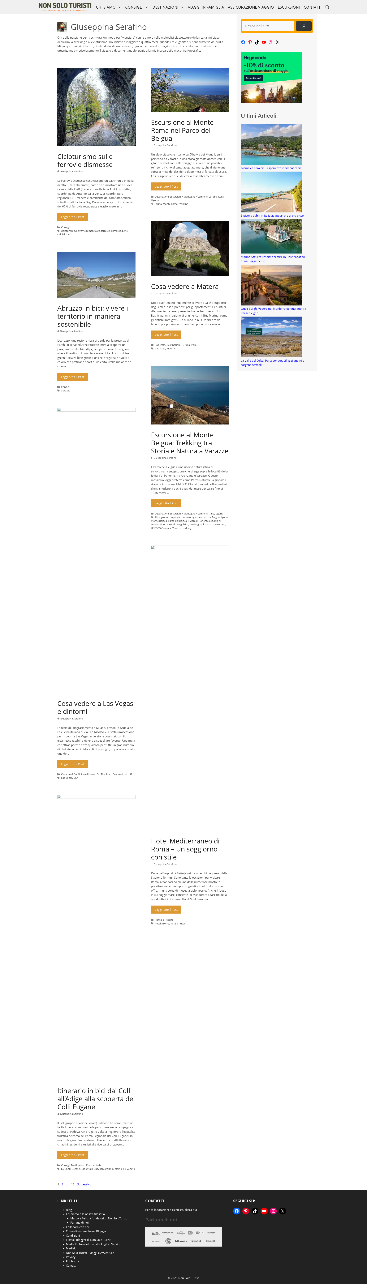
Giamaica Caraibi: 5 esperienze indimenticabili (271, 168)
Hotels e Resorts (164, 919)
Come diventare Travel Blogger (86, 1231)
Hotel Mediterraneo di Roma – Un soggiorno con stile (185, 848)
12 (73, 1184)
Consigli (134, 7)
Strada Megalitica (178, 524)
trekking (183, 204)
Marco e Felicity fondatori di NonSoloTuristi (98, 1218)
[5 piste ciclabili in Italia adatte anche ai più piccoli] (271, 192)
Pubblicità (72, 1261)
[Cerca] (304, 26)
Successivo (86, 1184)
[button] (327, 7)
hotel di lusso (178, 923)
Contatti (313, 7)
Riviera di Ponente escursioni (204, 521)
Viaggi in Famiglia (206, 7)
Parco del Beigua (177, 521)
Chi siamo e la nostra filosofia (85, 1214)
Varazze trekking (181, 528)
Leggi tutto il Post (72, 217)
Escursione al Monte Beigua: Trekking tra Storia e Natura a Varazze (189, 442)
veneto (131, 1169)
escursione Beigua (209, 517)
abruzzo (65, 390)
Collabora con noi (77, 1227)
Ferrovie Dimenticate (88, 230)
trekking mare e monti (212, 524)
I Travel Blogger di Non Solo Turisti (88, 1240)
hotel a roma (162, 923)
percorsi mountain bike (112, 1169)
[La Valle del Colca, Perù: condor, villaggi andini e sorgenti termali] (271, 337)
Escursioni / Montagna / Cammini (189, 196)
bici (63, 1169)
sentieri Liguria (159, 524)
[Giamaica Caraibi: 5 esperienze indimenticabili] (271, 145)
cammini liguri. (190, 517)
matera (170, 348)
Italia (221, 196)
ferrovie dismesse (111, 230)
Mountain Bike (90, 1169)
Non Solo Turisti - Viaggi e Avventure (90, 1253)
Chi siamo (106, 7)
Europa (213, 196)
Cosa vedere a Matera (185, 286)
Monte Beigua (159, 521)
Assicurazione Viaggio (251, 7)
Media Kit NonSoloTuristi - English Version (93, 1244)
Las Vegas (66, 777)
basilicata (160, 348)
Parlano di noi (79, 1222)
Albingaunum (162, 517)
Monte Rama (170, 204)
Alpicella (175, 517)
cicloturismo (68, 230)
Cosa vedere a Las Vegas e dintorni (95, 707)
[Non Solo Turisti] (65, 7)
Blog (69, 1210)
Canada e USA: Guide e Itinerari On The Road (86, 774)
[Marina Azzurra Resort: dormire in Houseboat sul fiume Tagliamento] (271, 237)
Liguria (155, 200)
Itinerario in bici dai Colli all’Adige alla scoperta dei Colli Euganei (96, 1098)
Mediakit (71, 1248)
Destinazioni (165, 7)
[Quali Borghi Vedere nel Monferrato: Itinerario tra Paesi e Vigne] (271, 285)
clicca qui (191, 1210)
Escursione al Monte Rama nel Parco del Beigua (182, 130)
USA (130, 774)
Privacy (71, 1257)
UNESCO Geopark (161, 528)
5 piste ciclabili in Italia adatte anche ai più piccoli (273, 215)
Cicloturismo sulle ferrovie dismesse (85, 160)
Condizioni (73, 1235)
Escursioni (289, 7)
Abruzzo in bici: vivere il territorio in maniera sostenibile (93, 316)
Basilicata (160, 345)
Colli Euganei (73, 1169)
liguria (158, 204)
